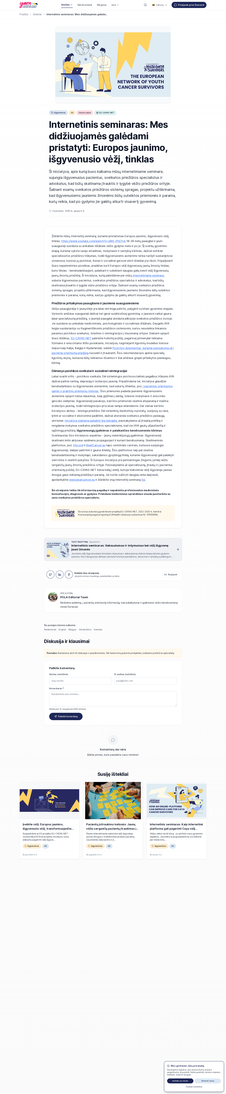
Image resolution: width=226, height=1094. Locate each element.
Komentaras (56, 688)
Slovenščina (85, 629)
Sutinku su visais (180, 1081)
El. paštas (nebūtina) (125, 674)
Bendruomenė (85, 5)
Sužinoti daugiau (183, 1075)
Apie (113, 5)
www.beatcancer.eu (82, 479)
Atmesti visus (207, 1081)
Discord (78, 445)
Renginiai (102, 5)
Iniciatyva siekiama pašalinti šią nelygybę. (91, 420)
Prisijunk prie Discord (191, 4)
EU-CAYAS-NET (81, 338)
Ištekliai (65, 4)
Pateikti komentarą (67, 716)
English (62, 629)
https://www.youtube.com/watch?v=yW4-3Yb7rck (93, 241)
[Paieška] (145, 5)
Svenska (98, 629)
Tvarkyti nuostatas (194, 1087)
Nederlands (50, 629)
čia (143, 479)
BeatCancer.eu (95, 445)
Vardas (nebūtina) (58, 674)
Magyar (73, 629)
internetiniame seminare (148, 275)
